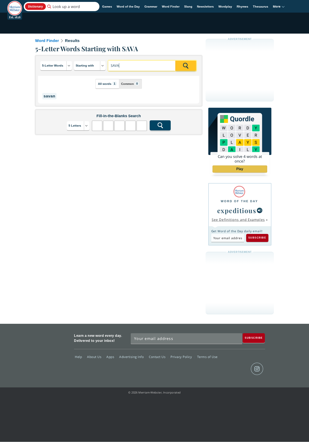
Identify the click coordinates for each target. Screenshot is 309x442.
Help (79, 357)
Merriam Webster (52, 353)
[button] (279, 6)
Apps (110, 357)
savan (49, 96)
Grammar (150, 6)
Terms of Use (207, 357)
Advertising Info (132, 357)
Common (129, 83)
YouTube (242, 369)
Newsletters (205, 6)
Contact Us (157, 357)
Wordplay (225, 6)
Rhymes (242, 6)
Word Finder (171, 6)
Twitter (227, 369)
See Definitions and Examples (238, 219)
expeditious (236, 210)
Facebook (211, 369)
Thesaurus (260, 6)
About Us (94, 357)
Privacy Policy (181, 357)
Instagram (257, 369)
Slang (188, 6)
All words (106, 83)
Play (239, 169)
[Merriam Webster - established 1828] (14, 5)
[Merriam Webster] (239, 192)
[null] (259, 210)
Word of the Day (128, 6)
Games (107, 6)
